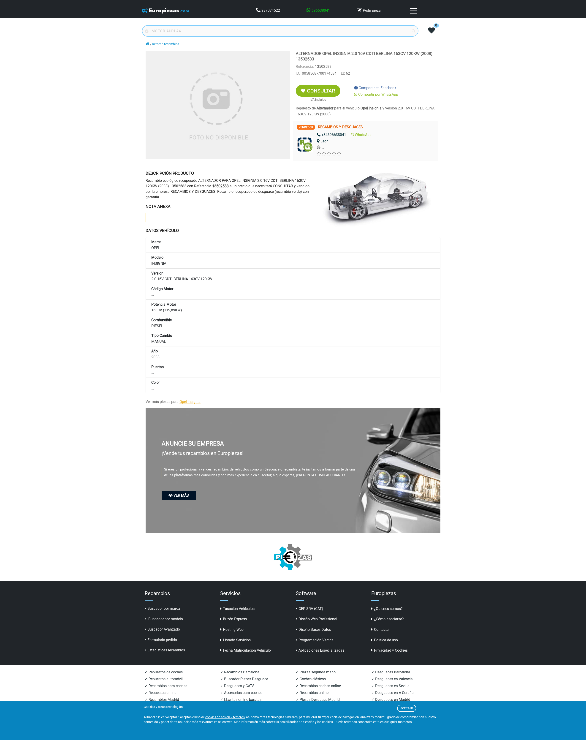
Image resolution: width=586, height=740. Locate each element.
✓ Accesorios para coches (241, 693)
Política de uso (386, 640)
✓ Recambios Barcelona (239, 672)
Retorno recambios (165, 44)
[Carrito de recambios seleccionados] (431, 31)
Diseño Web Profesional (317, 619)
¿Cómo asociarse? (389, 619)
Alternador (325, 108)
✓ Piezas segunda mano (316, 672)
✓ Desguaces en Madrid (390, 699)
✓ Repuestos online (160, 693)
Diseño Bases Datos (314, 629)
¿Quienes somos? (388, 609)
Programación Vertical (316, 640)
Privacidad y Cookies (391, 650)
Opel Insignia (371, 108)
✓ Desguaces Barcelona (390, 672)
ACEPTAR (406, 708)
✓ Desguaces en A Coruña (392, 693)
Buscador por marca (163, 608)
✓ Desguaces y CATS (237, 686)
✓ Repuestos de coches (164, 672)
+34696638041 (333, 135)
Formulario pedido (162, 640)
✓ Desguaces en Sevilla (390, 686)
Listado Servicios (237, 640)
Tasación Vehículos (239, 609)
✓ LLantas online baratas (240, 699)
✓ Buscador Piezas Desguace (244, 679)
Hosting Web (233, 629)
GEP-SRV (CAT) (310, 609)
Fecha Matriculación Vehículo (247, 650)
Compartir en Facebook (377, 88)
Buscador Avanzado (163, 629)
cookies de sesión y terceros (225, 717)
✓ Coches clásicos (311, 679)
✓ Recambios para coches (166, 686)
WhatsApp (363, 135)
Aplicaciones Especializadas (321, 650)
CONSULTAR (321, 91)
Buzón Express (235, 619)
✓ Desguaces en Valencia (392, 679)
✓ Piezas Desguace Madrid (318, 699)
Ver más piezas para (173, 402)
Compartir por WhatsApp (378, 94)
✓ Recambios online (312, 693)
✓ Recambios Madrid (162, 699)
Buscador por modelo (165, 619)
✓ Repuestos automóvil (164, 679)
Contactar (382, 629)
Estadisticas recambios (166, 650)
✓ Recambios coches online (318, 686)
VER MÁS (181, 495)
